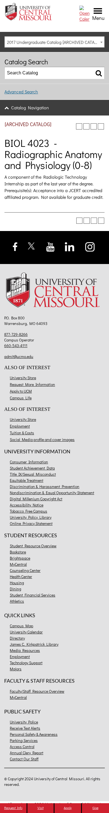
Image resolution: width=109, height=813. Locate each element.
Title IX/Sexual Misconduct (33, 474)
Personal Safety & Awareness (34, 734)
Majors (16, 668)
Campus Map (21, 625)
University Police (24, 722)
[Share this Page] (86, 126)
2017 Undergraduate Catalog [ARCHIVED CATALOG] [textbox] (55, 42)
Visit (40, 807)
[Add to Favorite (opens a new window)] (79, 126)
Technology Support (26, 662)
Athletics (17, 601)
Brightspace (20, 558)
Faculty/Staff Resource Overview (37, 691)
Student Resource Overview (33, 545)
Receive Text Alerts (25, 728)
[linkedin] (69, 246)
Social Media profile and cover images (42, 439)
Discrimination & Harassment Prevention (44, 486)
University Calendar (26, 632)
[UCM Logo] (54, 291)
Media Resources (25, 650)
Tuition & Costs (22, 432)
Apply (68, 807)
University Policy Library (30, 517)
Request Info (13, 807)
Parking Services (24, 740)
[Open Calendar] (84, 13)
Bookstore (18, 552)
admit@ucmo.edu (18, 356)
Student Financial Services (32, 595)
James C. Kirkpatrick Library (34, 644)
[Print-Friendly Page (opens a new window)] (94, 126)
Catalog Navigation (30, 107)
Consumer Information (29, 462)
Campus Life (21, 397)
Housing (17, 582)
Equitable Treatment (26, 480)
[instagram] (90, 246)
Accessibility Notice (26, 505)
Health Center (21, 576)
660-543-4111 (15, 345)
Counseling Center (25, 570)
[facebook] (15, 246)
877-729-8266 (16, 334)
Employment (20, 426)
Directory (17, 638)
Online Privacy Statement (31, 523)
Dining (15, 589)
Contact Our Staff (24, 759)
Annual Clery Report (26, 752)
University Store (23, 377)
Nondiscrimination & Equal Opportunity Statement (52, 492)
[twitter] (31, 245)
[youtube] (50, 246)
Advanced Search (21, 92)
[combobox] (54, 42)
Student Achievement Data (32, 468)
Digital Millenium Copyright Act (36, 498)
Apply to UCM (21, 391)
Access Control (22, 746)
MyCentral (18, 564)
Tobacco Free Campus (28, 511)
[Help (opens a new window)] (101, 126)
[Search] (99, 73)
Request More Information (32, 384)
